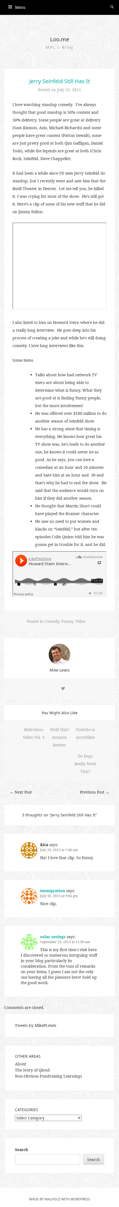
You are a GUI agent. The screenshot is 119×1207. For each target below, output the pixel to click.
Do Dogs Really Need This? (85, 763)
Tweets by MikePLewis (35, 1025)
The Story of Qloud (32, 1070)
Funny (67, 621)
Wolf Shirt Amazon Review (59, 737)
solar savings (53, 936)
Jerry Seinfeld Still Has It (59, 81)
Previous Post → (94, 792)
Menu (20, 7)
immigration (52, 890)
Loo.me (59, 39)
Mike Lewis (60, 670)
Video (80, 621)
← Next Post (21, 792)
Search (21, 1149)
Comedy (52, 621)
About (20, 1064)
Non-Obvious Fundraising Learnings (48, 1076)
